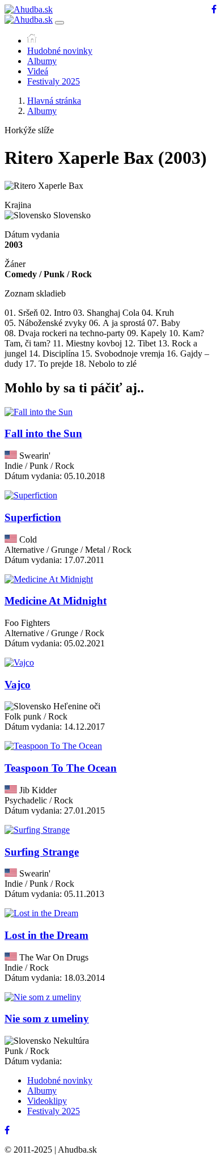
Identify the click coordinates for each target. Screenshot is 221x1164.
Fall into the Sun (43, 433)
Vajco (18, 685)
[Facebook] (213, 9)
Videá (37, 71)
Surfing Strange (42, 852)
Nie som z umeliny (47, 1019)
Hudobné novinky (59, 51)
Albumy (42, 61)
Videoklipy (47, 1101)
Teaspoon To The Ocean (61, 768)
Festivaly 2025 (53, 81)
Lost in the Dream (46, 935)
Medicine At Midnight (56, 601)
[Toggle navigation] (59, 22)
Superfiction (33, 517)
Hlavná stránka (54, 100)
